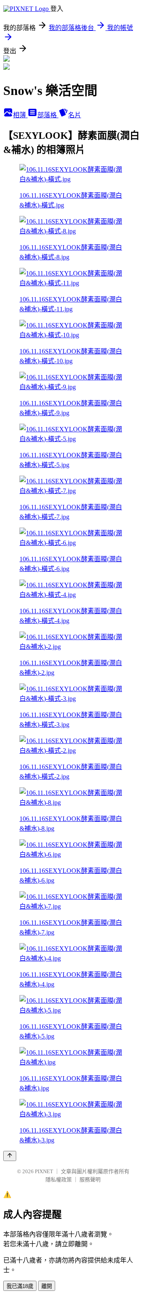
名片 (74, 115)
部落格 (47, 115)
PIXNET (44, 1171)
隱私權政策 (58, 1179)
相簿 (20, 115)
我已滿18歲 (19, 1286)
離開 (46, 1286)
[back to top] (9, 1156)
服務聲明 (90, 1179)
